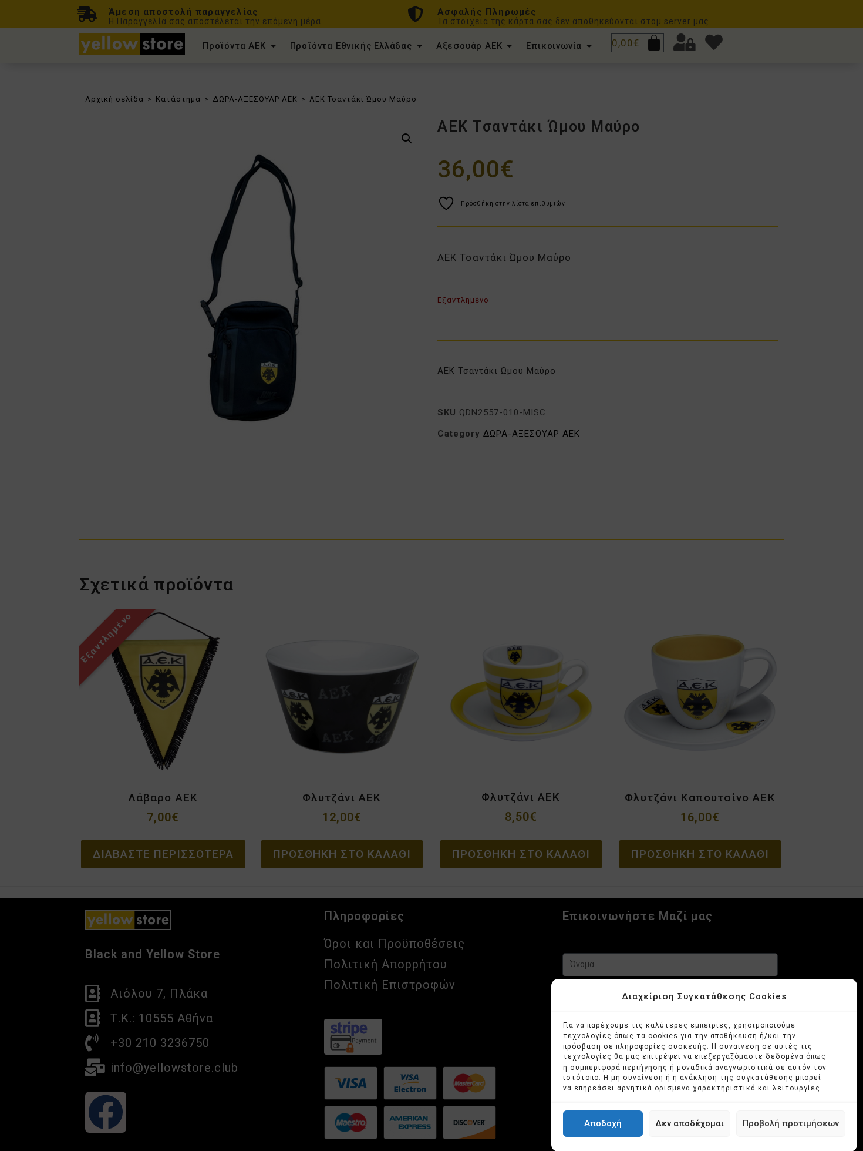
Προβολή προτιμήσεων (791, 1123)
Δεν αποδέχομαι (689, 1123)
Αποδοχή (603, 1123)
